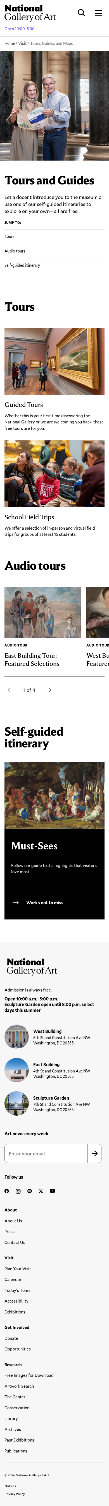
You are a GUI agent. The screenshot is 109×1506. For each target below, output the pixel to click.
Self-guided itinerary (22, 265)
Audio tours (14, 251)
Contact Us (14, 1242)
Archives (12, 1429)
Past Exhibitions (19, 1440)
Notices (10, 1486)
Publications (15, 1451)
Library (11, 1418)
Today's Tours (17, 1290)
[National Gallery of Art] (54, 966)
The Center (14, 1397)
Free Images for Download (29, 1375)
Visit (22, 43)
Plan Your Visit (17, 1268)
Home (9, 43)
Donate (11, 1338)
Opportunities (17, 1349)
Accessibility (16, 1301)
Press (9, 1231)
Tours (9, 236)
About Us (13, 1221)
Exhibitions (14, 1312)
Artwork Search (19, 1386)
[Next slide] (49, 689)
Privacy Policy (14, 1493)
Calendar (13, 1279)
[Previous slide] (8, 689)
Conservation (16, 1407)
